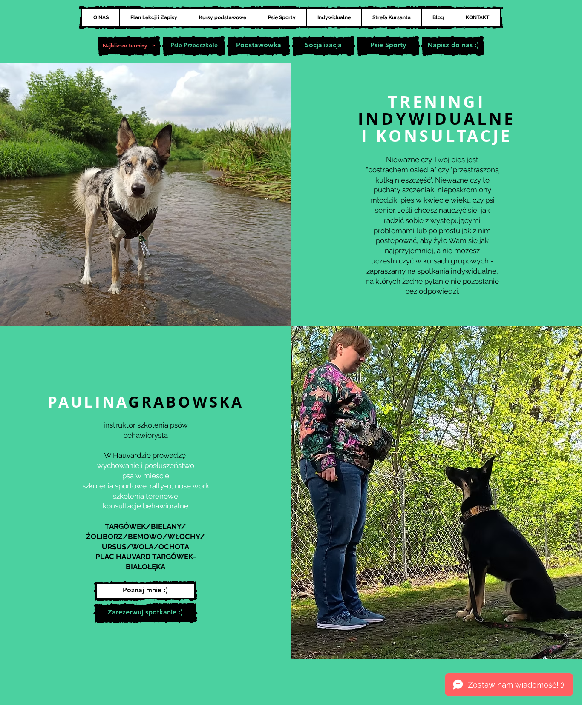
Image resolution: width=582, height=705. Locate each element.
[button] (129, 45)
